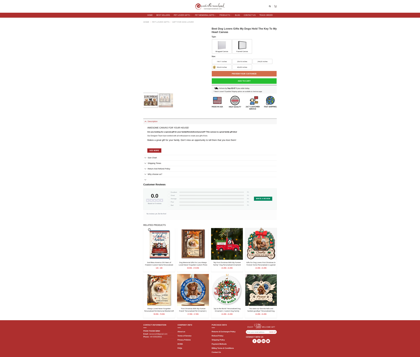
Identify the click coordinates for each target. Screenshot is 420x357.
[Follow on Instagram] (259, 341)
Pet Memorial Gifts (204, 15)
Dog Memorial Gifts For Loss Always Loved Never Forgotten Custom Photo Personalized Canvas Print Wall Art (193, 263)
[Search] (270, 6)
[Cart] (275, 6)
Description (153, 121)
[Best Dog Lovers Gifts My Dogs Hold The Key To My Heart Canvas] (159, 244)
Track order (266, 15)
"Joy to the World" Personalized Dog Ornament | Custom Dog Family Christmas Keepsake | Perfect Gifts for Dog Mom (227, 309)
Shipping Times (154, 163)
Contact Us (250, 15)
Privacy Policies (184, 340)
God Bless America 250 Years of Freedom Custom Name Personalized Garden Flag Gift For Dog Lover (159, 263)
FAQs (180, 348)
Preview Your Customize (244, 73)
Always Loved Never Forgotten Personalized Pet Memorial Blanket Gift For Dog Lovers (159, 309)
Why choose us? (155, 174)
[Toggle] (145, 121)
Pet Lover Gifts (182, 15)
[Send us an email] (264, 341)
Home (150, 15)
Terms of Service (184, 336)
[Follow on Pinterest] (268, 341)
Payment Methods (219, 344)
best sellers (163, 15)
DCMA (180, 344)
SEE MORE (154, 150)
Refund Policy (217, 336)
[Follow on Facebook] (254, 341)
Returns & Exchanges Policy (223, 332)
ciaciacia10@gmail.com (158, 334)
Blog (237, 15)
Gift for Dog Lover (183, 22)
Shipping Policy (218, 340)
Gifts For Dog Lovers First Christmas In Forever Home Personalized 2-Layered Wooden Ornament (261, 263)
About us (181, 332)
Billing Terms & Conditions (223, 348)
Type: (214, 37)
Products (225, 15)
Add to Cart (244, 81)
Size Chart (152, 158)
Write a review (263, 199)
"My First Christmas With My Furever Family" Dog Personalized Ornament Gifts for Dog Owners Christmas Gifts (227, 263)
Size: (214, 56)
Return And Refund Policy (159, 169)
